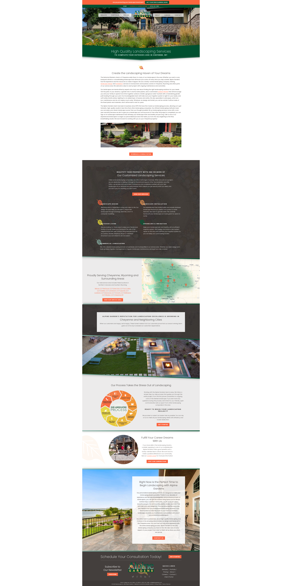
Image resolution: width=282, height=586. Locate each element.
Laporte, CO (124, 291)
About (172, 572)
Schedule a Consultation (138, 6)
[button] (112, 574)
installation (119, 84)
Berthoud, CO (107, 288)
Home (125, 6)
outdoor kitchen (163, 92)
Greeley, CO (104, 291)
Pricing (165, 572)
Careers (165, 574)
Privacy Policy (158, 584)
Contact (173, 574)
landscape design (106, 84)
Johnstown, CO (114, 291)
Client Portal (168, 577)
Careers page (151, 456)
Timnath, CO (119, 293)
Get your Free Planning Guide (157, 2)
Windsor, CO (109, 295)
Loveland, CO (98, 293)
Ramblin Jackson (150, 584)
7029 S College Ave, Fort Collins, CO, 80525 (130, 582)
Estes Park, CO (117, 288)
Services (165, 569)
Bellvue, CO (98, 288)
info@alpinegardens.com (156, 582)
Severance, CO (109, 293)
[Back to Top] (278, 582)
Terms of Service (166, 584)
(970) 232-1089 (154, 6)
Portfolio (173, 569)
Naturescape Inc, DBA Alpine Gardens (124, 584)
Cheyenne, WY (118, 295)
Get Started (175, 557)
